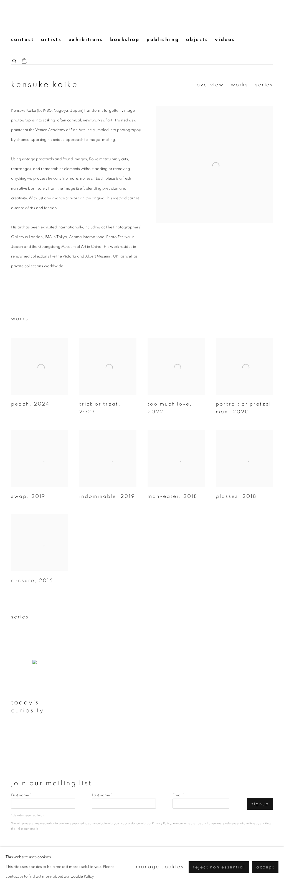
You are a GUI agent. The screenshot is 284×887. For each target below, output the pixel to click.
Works (239, 84)
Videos (225, 39)
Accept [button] (265, 867)
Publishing (162, 39)
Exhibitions (86, 39)
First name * (21, 795)
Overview (210, 84)
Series (264, 84)
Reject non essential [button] (219, 867)
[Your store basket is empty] (24, 61)
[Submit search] (14, 60)
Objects (197, 39)
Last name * (102, 795)
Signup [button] (260, 804)
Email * (178, 795)
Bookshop (125, 39)
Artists (51, 39)
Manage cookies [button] (160, 866)
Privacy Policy (161, 823)
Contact (22, 39)
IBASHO (22, 15)
